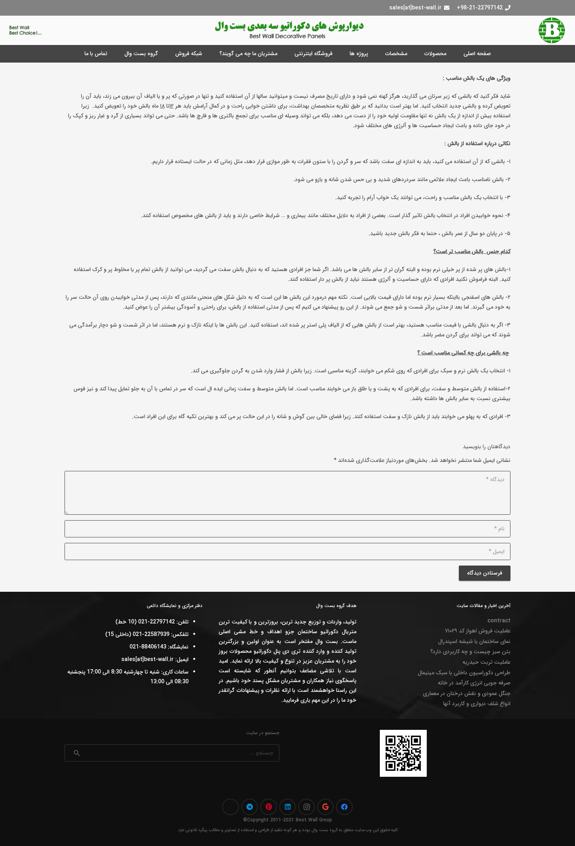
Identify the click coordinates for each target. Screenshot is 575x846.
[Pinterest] (268, 807)
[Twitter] (230, 807)
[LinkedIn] (287, 807)
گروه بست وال (324, 830)
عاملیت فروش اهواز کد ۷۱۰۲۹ (477, 631)
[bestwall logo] (552, 30)
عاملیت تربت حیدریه (486, 662)
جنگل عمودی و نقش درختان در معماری (466, 693)
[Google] (325, 807)
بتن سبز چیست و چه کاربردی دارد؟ (470, 651)
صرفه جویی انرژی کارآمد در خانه (474, 683)
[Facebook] (344, 807)
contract (498, 620)
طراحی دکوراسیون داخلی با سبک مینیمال (464, 672)
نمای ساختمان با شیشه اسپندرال (474, 641)
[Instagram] (306, 807)
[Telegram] (249, 807)
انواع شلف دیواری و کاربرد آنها (476, 703)
